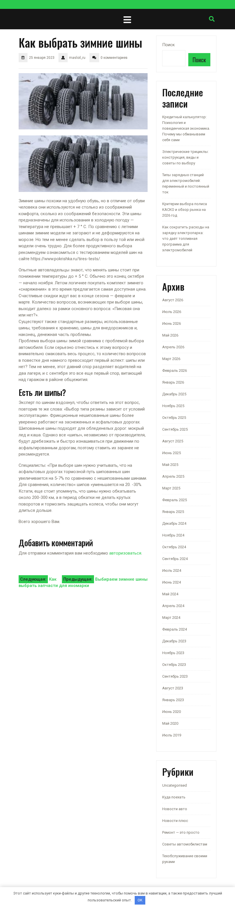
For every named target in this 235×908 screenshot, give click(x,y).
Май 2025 (170, 464)
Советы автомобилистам (184, 844)
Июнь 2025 (171, 453)
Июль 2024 (171, 570)
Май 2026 (170, 335)
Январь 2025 (173, 512)
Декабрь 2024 (174, 523)
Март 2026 (171, 359)
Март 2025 (171, 488)
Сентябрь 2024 (175, 559)
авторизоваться (125, 553)
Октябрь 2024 (174, 547)
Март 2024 (171, 617)
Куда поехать (173, 797)
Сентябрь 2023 (175, 676)
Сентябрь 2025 (175, 429)
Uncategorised (174, 785)
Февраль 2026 (174, 370)
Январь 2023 (173, 700)
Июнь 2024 (171, 582)
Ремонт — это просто (180, 832)
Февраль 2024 (174, 629)
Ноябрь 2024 (173, 535)
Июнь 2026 (171, 323)
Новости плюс (175, 820)
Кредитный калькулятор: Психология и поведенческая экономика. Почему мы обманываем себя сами (186, 128)
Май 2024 (170, 594)
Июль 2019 (171, 735)
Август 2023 (172, 688)
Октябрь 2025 (174, 417)
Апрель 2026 (173, 347)
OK (140, 900)
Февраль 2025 (174, 500)
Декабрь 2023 (174, 641)
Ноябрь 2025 (173, 406)
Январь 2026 (173, 382)
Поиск (168, 44)
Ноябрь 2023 (173, 653)
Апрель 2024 (173, 606)
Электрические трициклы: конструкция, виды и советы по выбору (185, 157)
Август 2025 (172, 441)
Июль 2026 (171, 312)
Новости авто (174, 809)
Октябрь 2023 (174, 664)
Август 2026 (172, 300)
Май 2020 (170, 723)
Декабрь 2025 (174, 394)
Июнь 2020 (171, 711)
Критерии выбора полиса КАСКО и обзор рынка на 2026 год (184, 209)
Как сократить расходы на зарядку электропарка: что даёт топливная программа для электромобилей (185, 238)
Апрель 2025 (173, 476)
